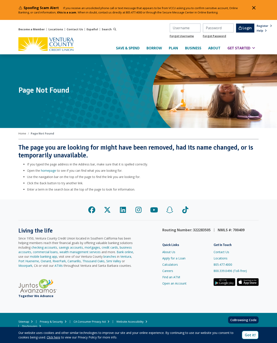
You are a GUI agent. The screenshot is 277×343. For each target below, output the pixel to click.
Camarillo (74, 261)
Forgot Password (214, 36)
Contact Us (75, 29)
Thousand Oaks (93, 261)
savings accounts (71, 247)
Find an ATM (171, 277)
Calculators (170, 264)
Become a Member (31, 29)
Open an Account (174, 283)
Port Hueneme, (29, 261)
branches (109, 256)
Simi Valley (113, 261)
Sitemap (23, 321)
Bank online (125, 252)
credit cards (110, 247)
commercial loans (45, 252)
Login (247, 28)
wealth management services (80, 252)
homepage (48, 170)
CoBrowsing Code (243, 320)
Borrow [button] (156, 47)
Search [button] (107, 29)
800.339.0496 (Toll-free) (230, 271)
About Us (168, 252)
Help (260, 30)
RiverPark (59, 261)
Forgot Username (182, 36)
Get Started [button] (243, 47)
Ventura (125, 256)
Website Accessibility (130, 321)
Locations (55, 29)
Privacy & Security (51, 321)
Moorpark (25, 266)
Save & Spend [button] (129, 47)
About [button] (216, 47)
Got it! (250, 335)
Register (262, 26)
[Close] (253, 8)
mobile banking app (43, 256)
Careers (167, 271)
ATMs (59, 266)
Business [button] (195, 47)
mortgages (92, 247)
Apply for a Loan (173, 258)
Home (22, 133)
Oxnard (46, 261)
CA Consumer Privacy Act (90, 321)
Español (92, 29)
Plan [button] (175, 47)
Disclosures (29, 326)
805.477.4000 (223, 264)
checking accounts (44, 247)
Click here (53, 337)
